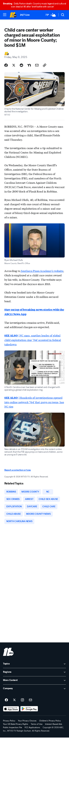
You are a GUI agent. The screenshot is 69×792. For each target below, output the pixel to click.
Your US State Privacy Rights (15, 724)
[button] (4, 14)
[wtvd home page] (8, 652)
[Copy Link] (44, 65)
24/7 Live (24, 14)
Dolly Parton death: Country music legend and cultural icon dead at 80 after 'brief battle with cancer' (34, 5)
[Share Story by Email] (37, 65)
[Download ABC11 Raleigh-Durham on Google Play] (29, 708)
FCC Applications (32, 727)
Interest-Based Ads (53, 724)
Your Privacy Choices (27, 721)
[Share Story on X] (14, 65)
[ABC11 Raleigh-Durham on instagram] (22, 700)
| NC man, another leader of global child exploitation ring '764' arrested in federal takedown (32, 339)
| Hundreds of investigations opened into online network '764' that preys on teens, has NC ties (34, 401)
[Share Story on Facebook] (6, 65)
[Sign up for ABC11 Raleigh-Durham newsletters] (30, 700)
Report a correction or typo (17, 470)
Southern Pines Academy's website (41, 271)
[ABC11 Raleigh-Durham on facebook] (6, 700)
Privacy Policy (9, 721)
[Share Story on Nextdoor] (29, 65)
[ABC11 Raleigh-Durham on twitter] (14, 700)
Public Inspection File (12, 727)
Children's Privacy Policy (50, 721)
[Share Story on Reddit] (21, 65)
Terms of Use (36, 724)
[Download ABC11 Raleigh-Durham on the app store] (11, 708)
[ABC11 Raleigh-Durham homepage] (13, 14)
